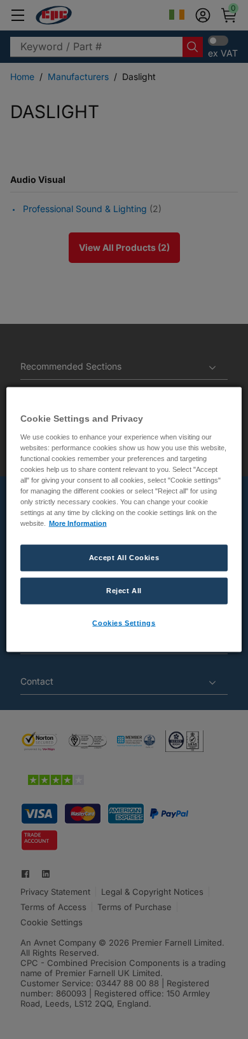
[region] (124, 519)
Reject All (124, 590)
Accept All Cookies (124, 557)
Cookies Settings (123, 623)
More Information (78, 523)
